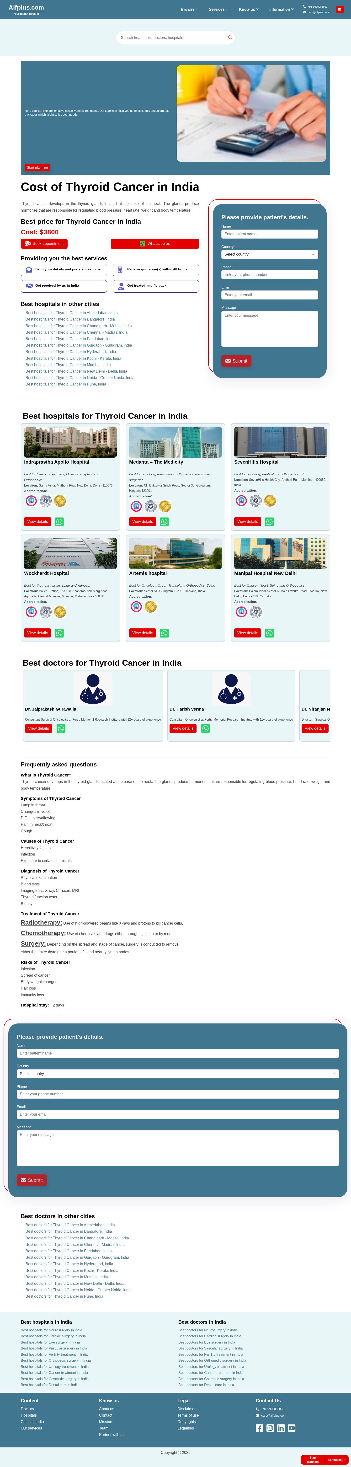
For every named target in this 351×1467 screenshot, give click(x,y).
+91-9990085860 (317, 6)
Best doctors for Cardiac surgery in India (209, 1336)
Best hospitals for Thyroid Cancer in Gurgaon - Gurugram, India (79, 345)
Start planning (37, 167)
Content (30, 1400)
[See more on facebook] (260, 1428)
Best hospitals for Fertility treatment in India (54, 1354)
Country (228, 247)
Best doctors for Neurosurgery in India (208, 1330)
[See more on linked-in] (281, 1428)
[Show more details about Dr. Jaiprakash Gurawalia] (61, 728)
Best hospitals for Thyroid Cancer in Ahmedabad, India (72, 313)
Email (226, 287)
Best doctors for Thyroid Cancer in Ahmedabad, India (70, 1225)
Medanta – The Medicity (156, 462)
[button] (190, 9)
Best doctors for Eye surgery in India (206, 1342)
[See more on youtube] (293, 1428)
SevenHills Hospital (256, 462)
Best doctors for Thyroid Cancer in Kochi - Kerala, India (72, 1271)
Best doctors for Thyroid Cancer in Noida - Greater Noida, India (79, 1290)
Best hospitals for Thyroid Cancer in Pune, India (66, 384)
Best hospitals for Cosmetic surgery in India (55, 1379)
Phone (227, 267)
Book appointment (48, 243)
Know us (109, 1400)
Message (229, 307)
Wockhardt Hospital (46, 573)
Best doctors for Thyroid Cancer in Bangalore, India (69, 1231)
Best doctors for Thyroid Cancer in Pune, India (64, 1296)
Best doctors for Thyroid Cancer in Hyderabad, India (69, 1264)
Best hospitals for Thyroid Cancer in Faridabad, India (70, 339)
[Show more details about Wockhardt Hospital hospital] (60, 633)
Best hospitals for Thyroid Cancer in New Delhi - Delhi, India (76, 371)
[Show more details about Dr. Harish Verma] (206, 728)
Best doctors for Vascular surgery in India (210, 1348)
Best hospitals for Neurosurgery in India (51, 1330)
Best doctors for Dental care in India (206, 1385)
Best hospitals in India (46, 1322)
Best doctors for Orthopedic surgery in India (212, 1360)
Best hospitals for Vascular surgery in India (54, 1348)
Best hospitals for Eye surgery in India (50, 1342)
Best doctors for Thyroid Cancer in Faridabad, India (69, 1251)
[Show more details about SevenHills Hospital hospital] (270, 522)
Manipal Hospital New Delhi (265, 573)
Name (227, 226)
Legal (183, 1400)
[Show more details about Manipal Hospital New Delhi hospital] (270, 633)
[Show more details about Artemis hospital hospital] (165, 633)
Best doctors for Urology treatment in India (211, 1367)
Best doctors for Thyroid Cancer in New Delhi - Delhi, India (75, 1283)
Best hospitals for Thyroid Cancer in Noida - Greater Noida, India (80, 378)
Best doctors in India (202, 1322)
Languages (335, 1460)
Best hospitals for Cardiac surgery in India (53, 1336)
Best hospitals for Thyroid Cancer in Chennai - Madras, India (77, 332)
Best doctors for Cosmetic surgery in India (211, 1379)
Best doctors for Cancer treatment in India (210, 1373)
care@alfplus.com (318, 12)
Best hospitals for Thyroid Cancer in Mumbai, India (68, 365)
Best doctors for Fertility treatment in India (210, 1354)
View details (37, 521)
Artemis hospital (148, 573)
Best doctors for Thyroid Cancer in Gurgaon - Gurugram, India (77, 1257)
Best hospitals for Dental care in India (50, 1385)
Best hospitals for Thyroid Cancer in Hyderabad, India (71, 352)
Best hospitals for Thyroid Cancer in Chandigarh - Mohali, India (79, 326)
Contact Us (268, 1400)
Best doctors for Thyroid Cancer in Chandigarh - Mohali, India (77, 1238)
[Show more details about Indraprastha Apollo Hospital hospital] (60, 522)
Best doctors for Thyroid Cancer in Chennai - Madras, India (75, 1244)
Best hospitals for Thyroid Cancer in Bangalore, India (70, 319)
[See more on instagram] (270, 1428)
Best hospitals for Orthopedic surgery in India (56, 1360)
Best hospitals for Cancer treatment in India (54, 1373)
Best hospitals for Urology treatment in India (55, 1367)
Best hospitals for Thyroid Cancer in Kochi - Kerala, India (73, 358)
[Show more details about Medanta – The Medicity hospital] (165, 522)
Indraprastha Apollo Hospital (56, 462)
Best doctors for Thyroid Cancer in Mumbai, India (67, 1277)
